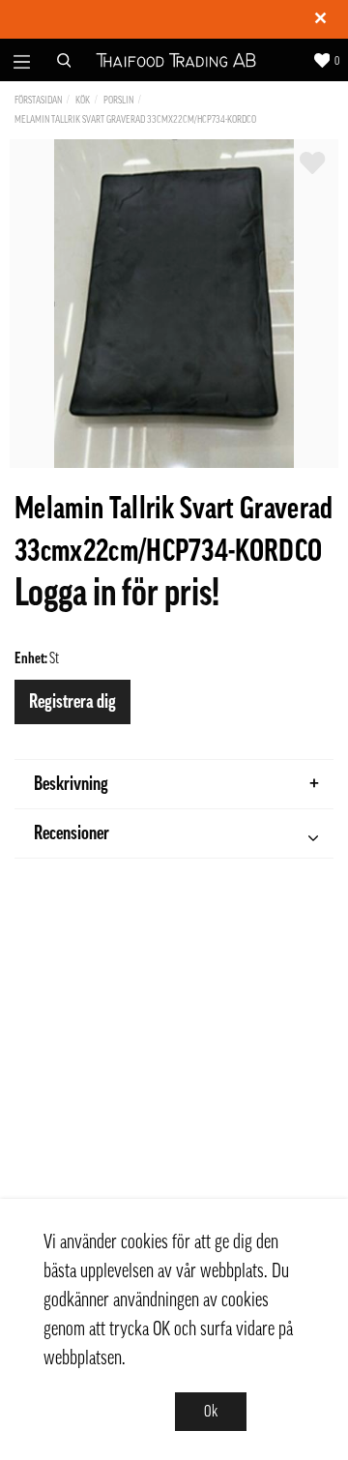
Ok (211, 1411)
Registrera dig (72, 702)
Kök (82, 100)
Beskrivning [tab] (71, 784)
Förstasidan (38, 100)
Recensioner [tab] (71, 833)
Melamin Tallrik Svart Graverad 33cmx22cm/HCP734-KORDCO (135, 119)
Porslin (118, 100)
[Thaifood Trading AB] (176, 60)
